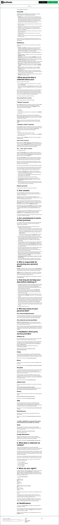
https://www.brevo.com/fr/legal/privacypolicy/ (34, 365)
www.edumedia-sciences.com (30, 14)
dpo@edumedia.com (24, 476)
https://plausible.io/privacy (31, 379)
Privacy (26, 522)
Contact (26, 518)
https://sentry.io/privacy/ (31, 398)
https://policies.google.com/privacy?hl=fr (34, 440)
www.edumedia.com (20, 14)
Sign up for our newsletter (6, 518)
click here (26, 463)
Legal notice (20, 277)
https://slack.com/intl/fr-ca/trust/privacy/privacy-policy (26, 431)
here (35, 243)
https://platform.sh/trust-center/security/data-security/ (26, 349)
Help (25, 519)
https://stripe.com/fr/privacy (31, 357)
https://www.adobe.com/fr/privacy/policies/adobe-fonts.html (27, 389)
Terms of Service (27, 520)
